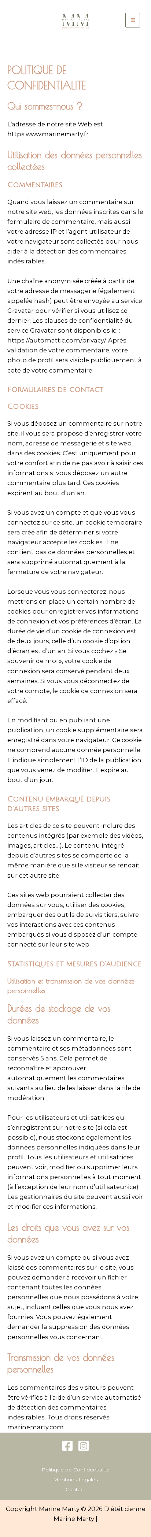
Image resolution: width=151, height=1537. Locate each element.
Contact (75, 1489)
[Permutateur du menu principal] (132, 20)
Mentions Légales (75, 1479)
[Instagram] (83, 1446)
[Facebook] (67, 1446)
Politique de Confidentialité (75, 1470)
